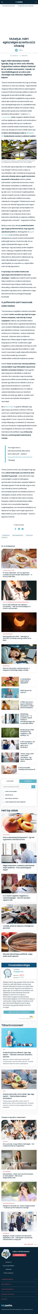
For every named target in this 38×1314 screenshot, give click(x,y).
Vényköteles (9, 795)
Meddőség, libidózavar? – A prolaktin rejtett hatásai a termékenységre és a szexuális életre (27, 718)
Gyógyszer (10, 781)
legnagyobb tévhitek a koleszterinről (20, 457)
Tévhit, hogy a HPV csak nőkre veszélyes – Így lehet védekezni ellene (27, 757)
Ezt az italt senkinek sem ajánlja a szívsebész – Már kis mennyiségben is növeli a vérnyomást (17, 606)
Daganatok (6, 1233)
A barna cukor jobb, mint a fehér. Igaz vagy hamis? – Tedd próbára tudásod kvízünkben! (18, 1096)
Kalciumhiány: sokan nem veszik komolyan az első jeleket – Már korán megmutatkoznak (18, 1176)
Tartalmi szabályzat (8, 1273)
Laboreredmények (7, 1279)
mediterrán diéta (18, 535)
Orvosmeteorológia (8, 6)
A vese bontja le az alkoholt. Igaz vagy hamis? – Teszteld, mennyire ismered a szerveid (17, 1054)
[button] (19, 1279)
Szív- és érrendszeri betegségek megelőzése (16, 602)
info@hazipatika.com (28, 1309)
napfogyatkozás (7, 634)
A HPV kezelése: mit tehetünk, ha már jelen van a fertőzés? (27, 744)
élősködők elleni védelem (25, 6)
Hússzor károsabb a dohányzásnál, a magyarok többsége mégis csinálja (16, 669)
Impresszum (8, 1262)
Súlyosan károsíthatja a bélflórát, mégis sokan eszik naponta (17, 955)
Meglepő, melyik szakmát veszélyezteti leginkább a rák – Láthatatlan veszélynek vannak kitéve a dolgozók (17, 1237)
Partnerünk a (22, 1018)
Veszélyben (6, 666)
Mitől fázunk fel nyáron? (25, 691)
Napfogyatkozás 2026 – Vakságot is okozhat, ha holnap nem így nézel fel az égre (17, 638)
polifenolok (5, 535)
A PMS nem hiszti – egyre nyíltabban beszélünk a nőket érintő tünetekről (27, 705)
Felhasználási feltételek (8, 1265)
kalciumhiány (7, 1171)
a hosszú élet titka (8, 570)
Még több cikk (28, 1244)
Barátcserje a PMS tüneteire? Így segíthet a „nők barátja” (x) (27, 732)
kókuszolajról (9, 407)
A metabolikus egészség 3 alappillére (25, 681)
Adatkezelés (8, 1269)
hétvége (5, 1141)
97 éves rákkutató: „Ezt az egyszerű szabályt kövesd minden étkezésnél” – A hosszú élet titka (17, 574)
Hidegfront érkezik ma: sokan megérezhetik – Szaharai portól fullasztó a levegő (19, 1207)
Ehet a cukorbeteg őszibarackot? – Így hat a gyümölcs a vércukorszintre (18, 838)
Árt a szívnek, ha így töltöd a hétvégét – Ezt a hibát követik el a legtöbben (18, 1145)
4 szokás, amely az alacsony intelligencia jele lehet (18, 927)
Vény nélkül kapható (11, 798)
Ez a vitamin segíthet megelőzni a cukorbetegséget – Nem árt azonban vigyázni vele (16, 898)
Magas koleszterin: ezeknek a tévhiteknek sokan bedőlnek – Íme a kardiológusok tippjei (18, 867)
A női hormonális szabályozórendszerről (26, 768)
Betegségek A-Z (6, 1284)
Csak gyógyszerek (11, 791)
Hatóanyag (28, 781)
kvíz (4, 1049)
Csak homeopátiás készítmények (15, 802)
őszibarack (6, 834)
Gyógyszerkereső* (7, 1289)
